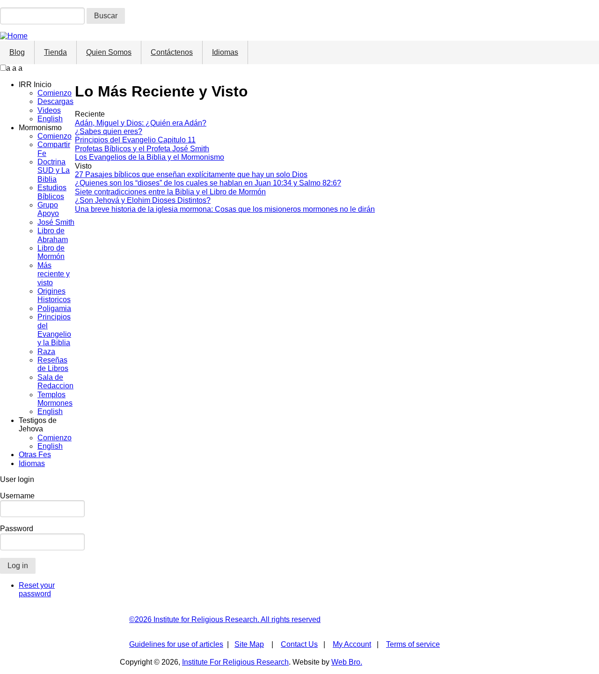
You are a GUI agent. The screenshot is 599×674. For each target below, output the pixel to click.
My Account (352, 644)
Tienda (55, 52)
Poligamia (54, 308)
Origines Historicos (54, 295)
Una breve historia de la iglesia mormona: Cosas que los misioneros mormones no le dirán (225, 209)
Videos (49, 110)
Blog (17, 52)
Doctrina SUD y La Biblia (53, 170)
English (50, 119)
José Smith (55, 222)
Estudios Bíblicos (51, 192)
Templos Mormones (55, 399)
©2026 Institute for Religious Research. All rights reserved (225, 619)
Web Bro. (346, 662)
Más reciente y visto (53, 274)
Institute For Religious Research (235, 662)
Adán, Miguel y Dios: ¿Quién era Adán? (140, 123)
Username (17, 496)
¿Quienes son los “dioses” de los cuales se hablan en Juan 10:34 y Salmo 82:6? (208, 183)
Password (16, 529)
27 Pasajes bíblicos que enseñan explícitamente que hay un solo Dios (191, 174)
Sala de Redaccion (55, 381)
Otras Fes (35, 455)
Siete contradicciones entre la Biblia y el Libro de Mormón (170, 192)
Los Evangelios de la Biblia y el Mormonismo (149, 157)
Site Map (249, 644)
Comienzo (54, 93)
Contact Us (299, 644)
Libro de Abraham (52, 235)
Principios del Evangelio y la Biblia (54, 330)
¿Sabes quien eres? (108, 131)
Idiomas (225, 52)
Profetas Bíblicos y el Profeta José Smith (142, 149)
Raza (46, 352)
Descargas (55, 101)
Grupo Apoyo (48, 209)
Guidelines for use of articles (176, 644)
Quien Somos (108, 52)
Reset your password (37, 589)
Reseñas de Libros (52, 364)
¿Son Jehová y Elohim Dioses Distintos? (143, 200)
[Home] (14, 36)
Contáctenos (172, 52)
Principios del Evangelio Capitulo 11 (135, 140)
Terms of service (413, 644)
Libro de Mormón (51, 252)
